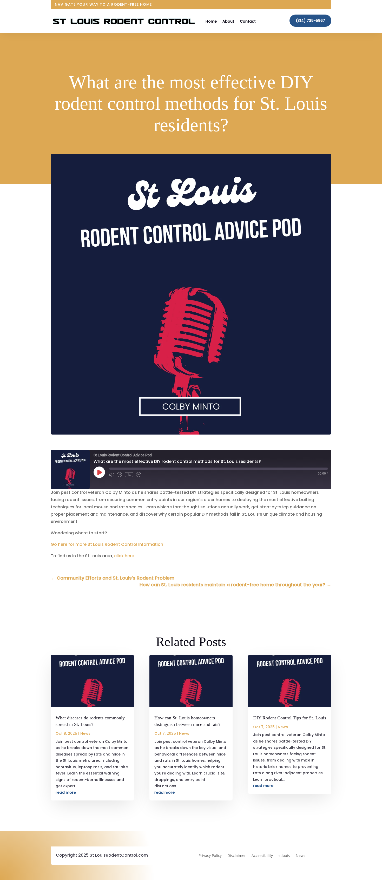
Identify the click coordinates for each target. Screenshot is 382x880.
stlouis (284, 856)
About (228, 21)
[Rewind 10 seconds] (119, 474)
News (85, 733)
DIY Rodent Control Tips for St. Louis (289, 717)
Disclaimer (236, 856)
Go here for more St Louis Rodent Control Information (107, 544)
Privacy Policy (210, 856)
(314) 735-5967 (310, 20)
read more (66, 792)
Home (211, 21)
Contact (248, 21)
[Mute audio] (111, 474)
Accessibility (262, 856)
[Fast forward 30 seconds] (138, 474)
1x (129, 474)
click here (124, 556)
